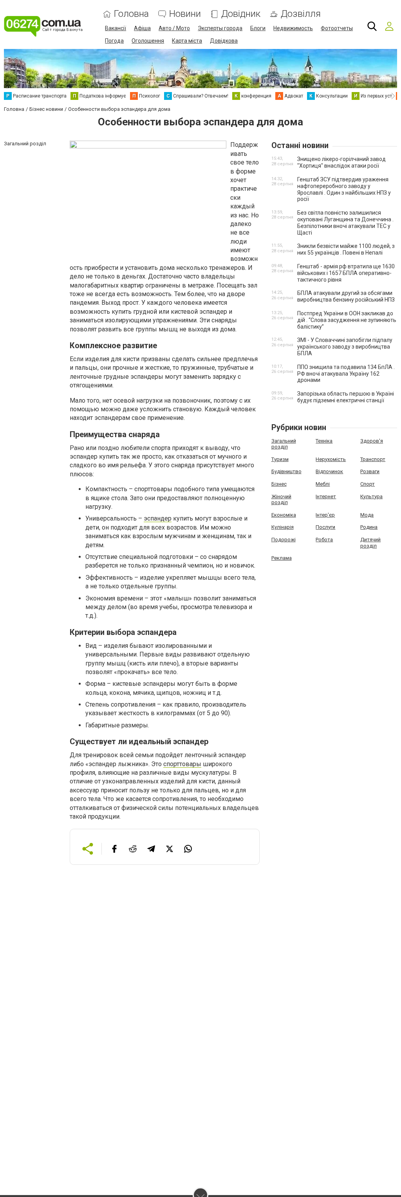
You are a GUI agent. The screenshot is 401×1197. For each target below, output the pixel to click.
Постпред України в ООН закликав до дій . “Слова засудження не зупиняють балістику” (346, 320)
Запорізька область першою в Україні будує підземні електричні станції (345, 397)
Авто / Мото (174, 28)
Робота (324, 539)
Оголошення (148, 41)
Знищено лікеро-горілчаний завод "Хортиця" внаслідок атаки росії (341, 162)
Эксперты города (220, 28)
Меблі (323, 484)
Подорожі (283, 539)
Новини (185, 14)
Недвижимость (293, 28)
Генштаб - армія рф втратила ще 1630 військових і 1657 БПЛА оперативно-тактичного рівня (346, 273)
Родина (369, 527)
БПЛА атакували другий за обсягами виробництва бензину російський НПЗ (346, 296)
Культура (371, 496)
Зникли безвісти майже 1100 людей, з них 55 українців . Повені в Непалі (346, 249)
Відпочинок (329, 471)
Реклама (281, 558)
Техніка (324, 441)
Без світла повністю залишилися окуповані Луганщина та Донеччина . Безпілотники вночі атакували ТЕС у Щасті (345, 222)
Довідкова (224, 41)
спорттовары (182, 764)
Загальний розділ (283, 444)
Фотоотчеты (337, 28)
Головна (131, 14)
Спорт (367, 484)
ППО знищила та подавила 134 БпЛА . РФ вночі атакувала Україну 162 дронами (346, 373)
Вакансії (115, 28)
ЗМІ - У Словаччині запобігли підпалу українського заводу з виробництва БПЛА (344, 346)
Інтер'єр (325, 515)
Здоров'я (371, 441)
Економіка (283, 515)
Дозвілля (301, 14)
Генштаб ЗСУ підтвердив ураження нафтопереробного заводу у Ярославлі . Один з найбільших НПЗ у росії (344, 189)
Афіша (142, 28)
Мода (367, 515)
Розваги (369, 471)
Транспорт (372, 459)
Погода (114, 41)
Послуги (325, 527)
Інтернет (326, 496)
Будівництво (286, 471)
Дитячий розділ (370, 543)
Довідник (240, 14)
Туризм (280, 459)
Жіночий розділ (281, 500)
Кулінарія (282, 527)
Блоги (258, 28)
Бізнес (279, 484)
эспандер (158, 518)
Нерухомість (331, 459)
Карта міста (187, 41)
